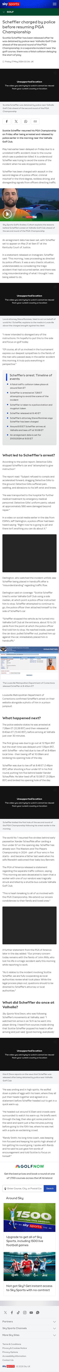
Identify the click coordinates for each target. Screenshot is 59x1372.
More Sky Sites (10, 1335)
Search (50, 1188)
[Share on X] (16, 121)
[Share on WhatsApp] (25, 121)
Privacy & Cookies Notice (14, 1348)
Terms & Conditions (11, 1344)
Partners (7, 1321)
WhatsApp (38, 1312)
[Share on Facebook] (6, 121)
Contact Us (7, 1360)
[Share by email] (35, 121)
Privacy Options (10, 1352)
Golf (10, 12)
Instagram (25, 1312)
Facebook (12, 1312)
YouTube (31, 1312)
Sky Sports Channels (14, 1328)
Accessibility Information (14, 1356)
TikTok (18, 1312)
